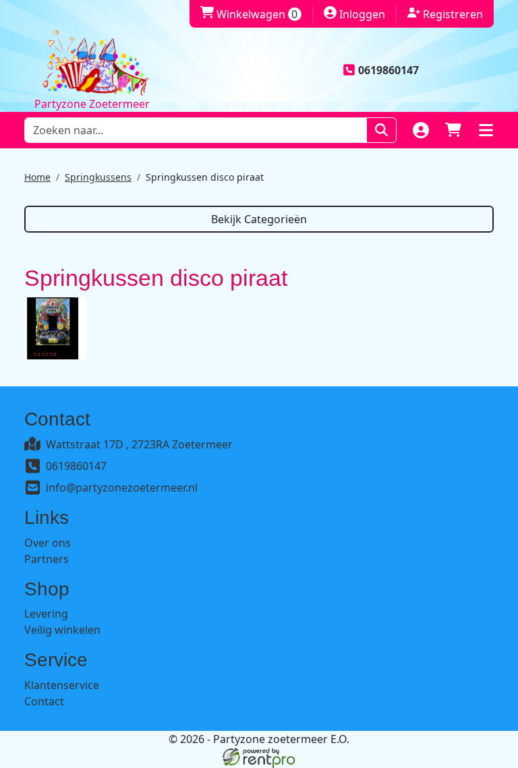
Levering (46, 613)
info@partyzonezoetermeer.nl (122, 487)
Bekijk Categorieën (259, 219)
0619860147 (76, 466)
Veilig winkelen (62, 629)
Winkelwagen (248, 14)
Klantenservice (61, 685)
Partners (46, 559)
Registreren (445, 14)
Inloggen (354, 14)
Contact (44, 701)
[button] (486, 130)
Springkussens (98, 177)
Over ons (47, 542)
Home (37, 177)
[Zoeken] (381, 130)
